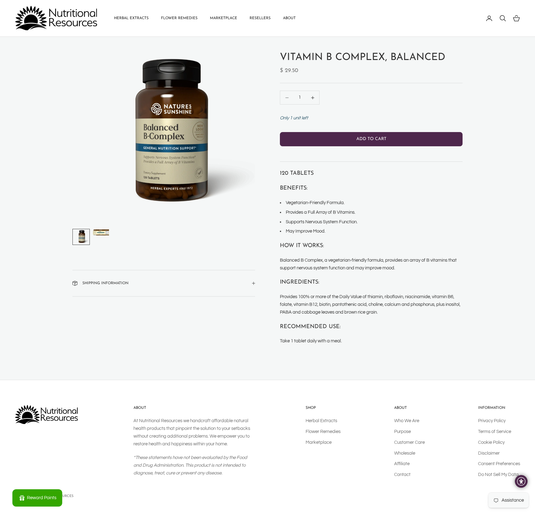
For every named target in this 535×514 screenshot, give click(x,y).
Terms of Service (494, 431)
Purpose (402, 431)
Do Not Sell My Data (498, 474)
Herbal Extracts (131, 18)
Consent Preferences (499, 463)
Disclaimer (489, 453)
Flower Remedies (179, 18)
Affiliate (402, 463)
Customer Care (409, 442)
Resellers (260, 18)
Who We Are (406, 420)
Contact (402, 474)
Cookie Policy (491, 442)
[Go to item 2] (101, 232)
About (289, 18)
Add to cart (371, 139)
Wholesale (404, 453)
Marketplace (223, 18)
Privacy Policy (492, 420)
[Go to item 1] (81, 237)
